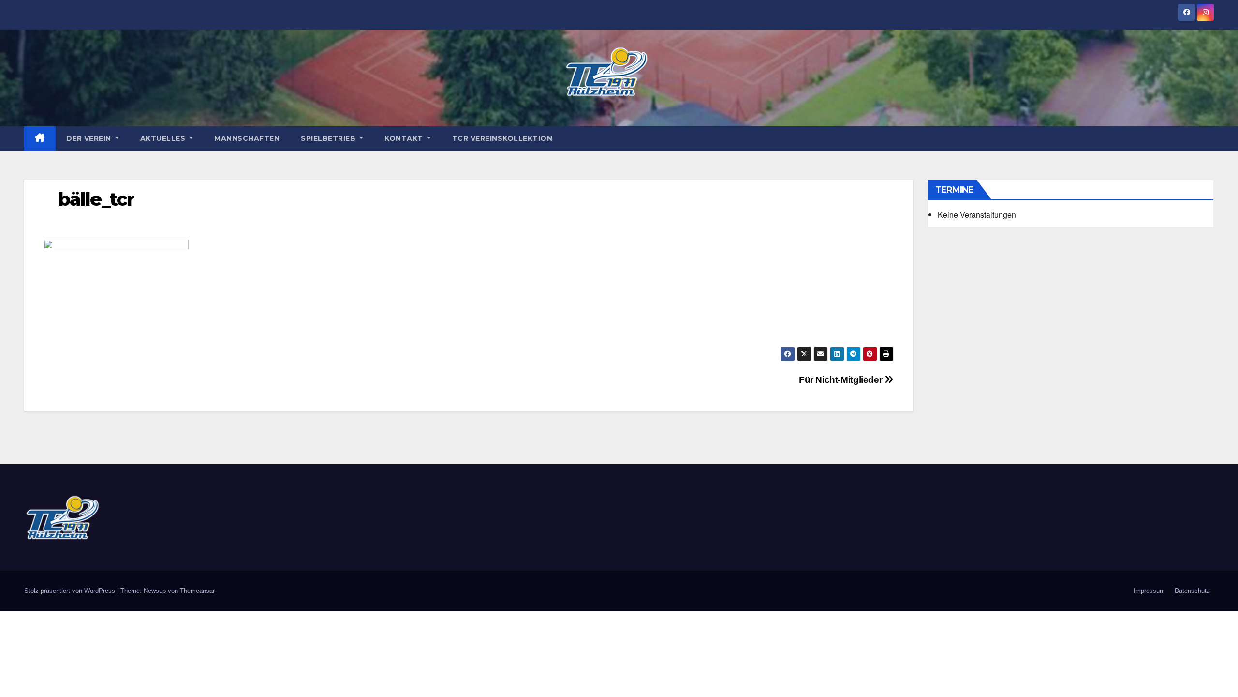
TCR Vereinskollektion (502, 138)
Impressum (1149, 590)
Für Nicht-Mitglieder (841, 380)
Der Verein (90, 138)
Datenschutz (1192, 590)
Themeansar (197, 590)
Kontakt (404, 138)
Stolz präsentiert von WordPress (70, 590)
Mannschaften (247, 138)
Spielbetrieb (329, 138)
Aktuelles (164, 138)
